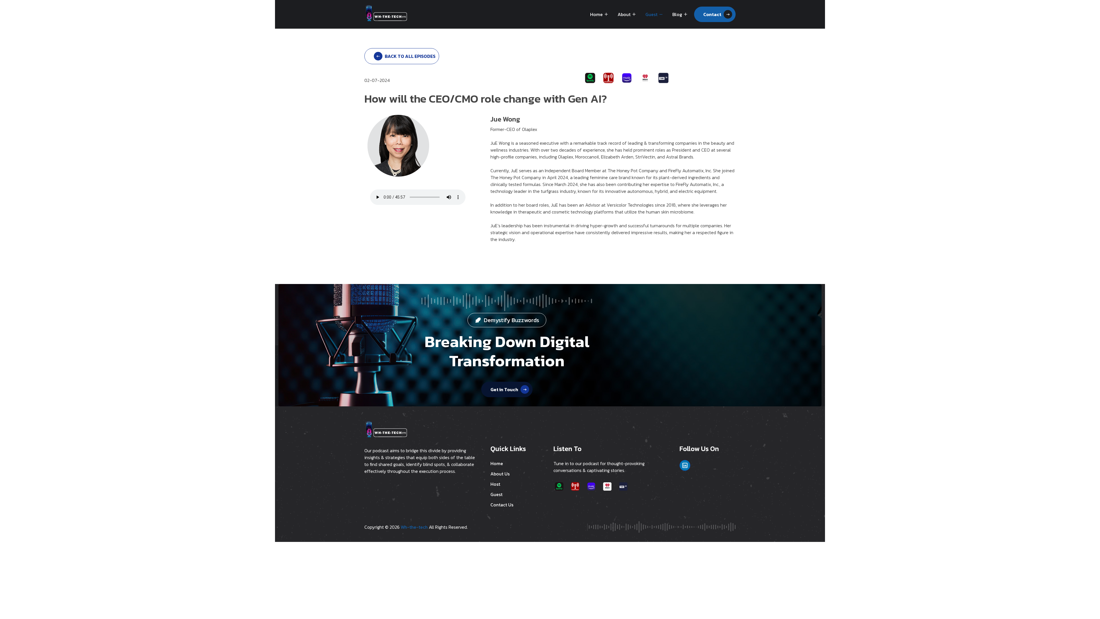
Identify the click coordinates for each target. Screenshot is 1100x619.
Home (596, 14)
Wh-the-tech (414, 527)
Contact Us (501, 504)
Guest (651, 14)
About (624, 14)
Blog (677, 14)
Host (495, 484)
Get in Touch (504, 389)
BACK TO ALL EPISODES (410, 56)
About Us (500, 473)
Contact (712, 14)
